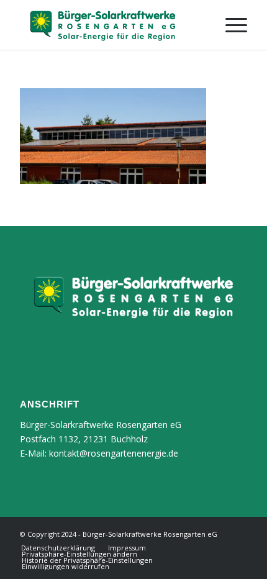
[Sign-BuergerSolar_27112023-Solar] (110, 25)
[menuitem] (230, 25)
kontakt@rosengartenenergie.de (113, 453)
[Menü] (230, 25)
